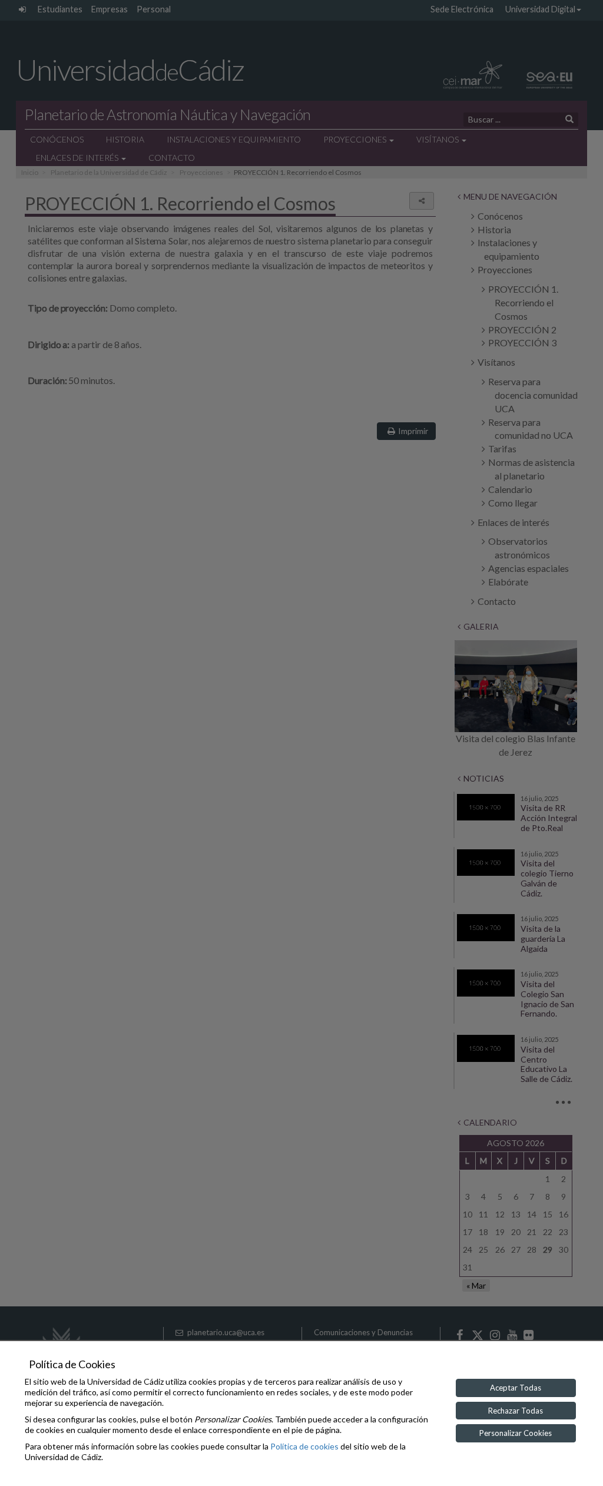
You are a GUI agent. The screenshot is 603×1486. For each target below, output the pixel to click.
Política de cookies (304, 1446)
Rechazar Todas (515, 1410)
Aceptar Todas (515, 1387)
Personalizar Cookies (515, 1433)
